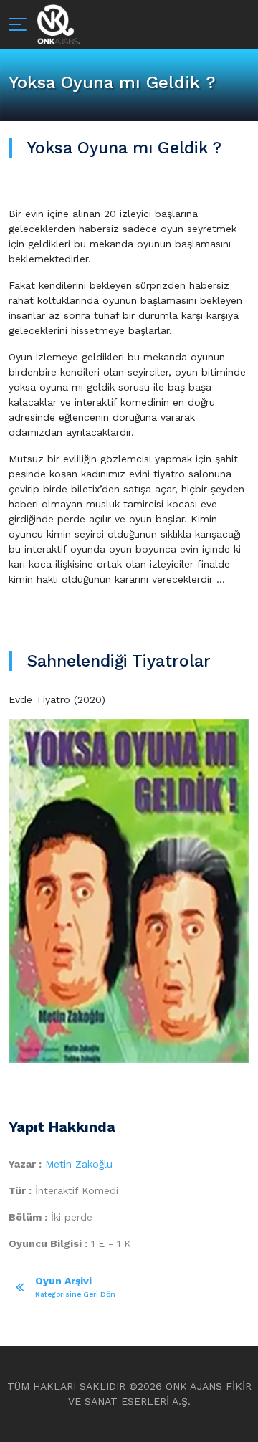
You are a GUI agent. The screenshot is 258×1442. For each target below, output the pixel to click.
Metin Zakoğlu (79, 1164)
